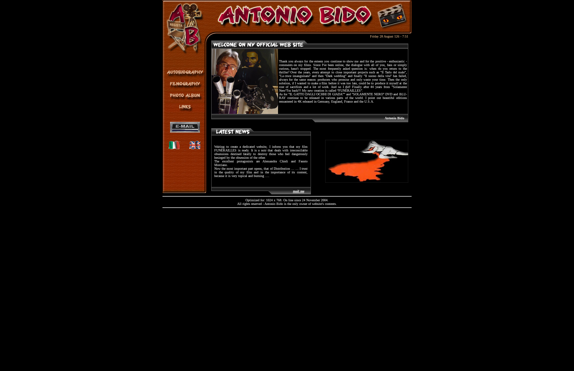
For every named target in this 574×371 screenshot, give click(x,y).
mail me (298, 191)
